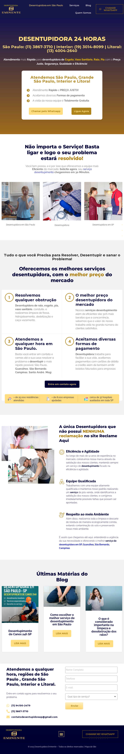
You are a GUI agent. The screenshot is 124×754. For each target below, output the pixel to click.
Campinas (64, 548)
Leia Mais (20, 643)
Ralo (96, 59)
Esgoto (69, 59)
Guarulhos (88, 544)
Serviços (74, 5)
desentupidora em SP (70, 544)
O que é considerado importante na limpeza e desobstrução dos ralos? (103, 626)
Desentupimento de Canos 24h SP (20, 632)
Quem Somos (83, 12)
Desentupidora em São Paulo (46, 5)
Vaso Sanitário (84, 59)
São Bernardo (102, 544)
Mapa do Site (90, 747)
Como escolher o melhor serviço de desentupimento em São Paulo (62, 619)
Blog (88, 5)
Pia (102, 59)
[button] (61, 734)
